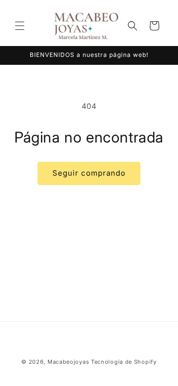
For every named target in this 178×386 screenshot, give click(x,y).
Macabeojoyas (68, 361)
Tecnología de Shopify (124, 361)
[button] (20, 26)
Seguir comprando (89, 173)
